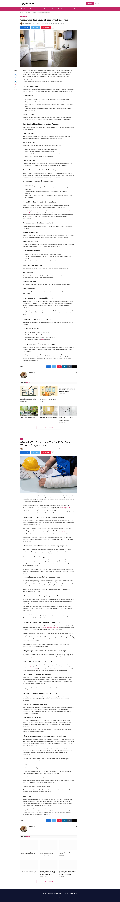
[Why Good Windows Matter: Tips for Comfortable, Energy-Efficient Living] (49, 391)
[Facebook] (15, 74)
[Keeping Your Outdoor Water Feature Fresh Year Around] (29, 411)
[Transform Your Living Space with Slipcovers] (48, 48)
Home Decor (23, 16)
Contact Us (73, 893)
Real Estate (47, 8)
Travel (40, 8)
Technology (33, 8)
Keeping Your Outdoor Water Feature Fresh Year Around (27, 418)
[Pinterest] (15, 85)
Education (60, 8)
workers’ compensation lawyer (50, 627)
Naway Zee (27, 23)
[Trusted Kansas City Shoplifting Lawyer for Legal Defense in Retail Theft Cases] (29, 845)
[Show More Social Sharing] (52, 27)
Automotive (69, 8)
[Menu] (21, 9)
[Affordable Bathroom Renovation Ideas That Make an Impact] (49, 411)
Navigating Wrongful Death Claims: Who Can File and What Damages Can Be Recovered (48, 873)
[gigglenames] (27, 3)
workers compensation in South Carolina (59, 532)
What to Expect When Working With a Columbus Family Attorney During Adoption (48, 853)
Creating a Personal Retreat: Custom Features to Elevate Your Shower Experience (67, 419)
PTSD (36, 668)
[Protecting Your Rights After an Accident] (68, 845)
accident (30, 667)
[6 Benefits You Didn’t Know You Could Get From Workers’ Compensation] (48, 474)
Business (83, 8)
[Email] (15, 88)
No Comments (54, 23)
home (42, 339)
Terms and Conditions (54, 893)
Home (26, 8)
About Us (65, 893)
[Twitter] (15, 77)
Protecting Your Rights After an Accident (67, 852)
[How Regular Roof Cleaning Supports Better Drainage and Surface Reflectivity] (29, 391)
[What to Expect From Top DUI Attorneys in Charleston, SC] (29, 865)
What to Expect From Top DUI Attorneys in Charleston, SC (28, 872)
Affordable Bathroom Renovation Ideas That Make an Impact (48, 418)
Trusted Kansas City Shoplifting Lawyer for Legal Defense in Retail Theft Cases (28, 853)
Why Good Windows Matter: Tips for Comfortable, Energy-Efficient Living (48, 399)
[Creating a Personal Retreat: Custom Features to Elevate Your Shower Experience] (68, 411)
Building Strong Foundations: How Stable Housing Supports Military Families (67, 389)
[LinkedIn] (15, 81)
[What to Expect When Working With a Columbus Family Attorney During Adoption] (49, 845)
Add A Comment (48, 427)
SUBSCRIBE (89, 3)
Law (89, 8)
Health (54, 8)
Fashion (76, 8)
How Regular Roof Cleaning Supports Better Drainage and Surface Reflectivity (28, 399)
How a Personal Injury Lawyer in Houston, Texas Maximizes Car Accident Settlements (67, 873)
